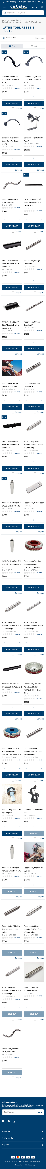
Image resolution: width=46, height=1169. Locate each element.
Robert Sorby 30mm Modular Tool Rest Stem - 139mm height (33, 929)
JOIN (40, 1112)
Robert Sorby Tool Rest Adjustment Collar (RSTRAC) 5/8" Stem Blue (11, 751)
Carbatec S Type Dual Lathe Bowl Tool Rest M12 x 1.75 (11, 79)
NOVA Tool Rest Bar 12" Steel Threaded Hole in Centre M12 (33, 202)
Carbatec (14, 1161)
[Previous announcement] (3, 2)
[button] (42, 6)
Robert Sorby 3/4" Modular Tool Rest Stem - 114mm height (33, 751)
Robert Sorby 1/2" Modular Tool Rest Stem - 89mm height (33, 625)
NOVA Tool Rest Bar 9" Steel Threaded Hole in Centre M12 (10, 444)
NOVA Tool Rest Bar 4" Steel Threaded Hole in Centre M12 (10, 325)
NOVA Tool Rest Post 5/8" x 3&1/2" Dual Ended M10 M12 (11, 564)
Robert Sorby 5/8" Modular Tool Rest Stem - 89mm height (11, 990)
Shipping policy (30, 1165)
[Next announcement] (42, 2)
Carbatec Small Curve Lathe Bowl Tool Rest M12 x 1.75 (11, 141)
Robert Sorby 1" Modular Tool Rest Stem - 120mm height (11, 929)
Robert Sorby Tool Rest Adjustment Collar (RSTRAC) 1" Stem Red (32, 564)
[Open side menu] (4, 7)
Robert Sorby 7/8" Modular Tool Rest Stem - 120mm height (11, 625)
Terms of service (35, 1161)
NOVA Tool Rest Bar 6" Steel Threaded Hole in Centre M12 (10, 264)
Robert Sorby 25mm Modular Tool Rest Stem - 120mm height (33, 444)
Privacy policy (23, 1161)
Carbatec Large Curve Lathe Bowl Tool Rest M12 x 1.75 (33, 79)
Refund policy (18, 1165)
